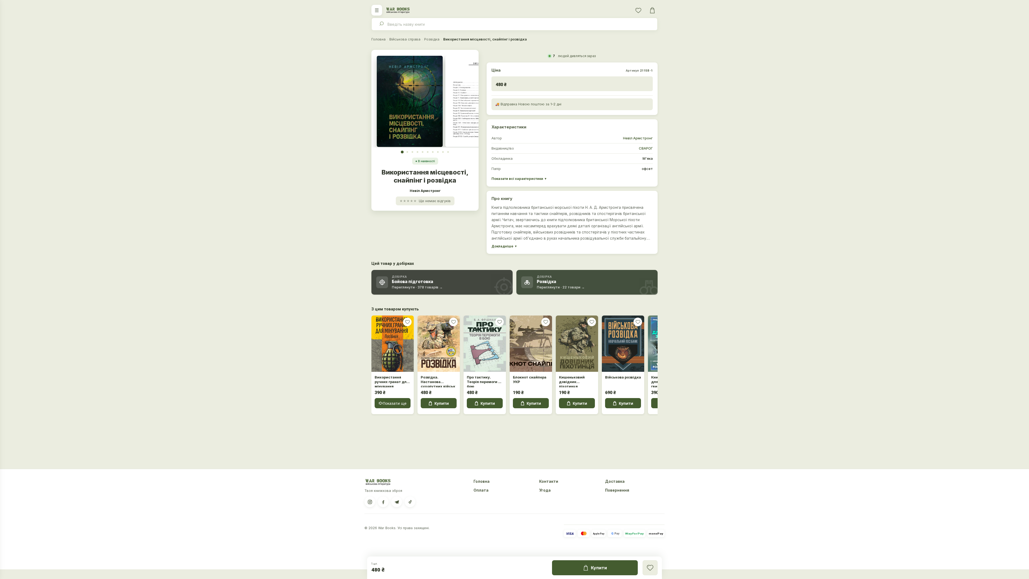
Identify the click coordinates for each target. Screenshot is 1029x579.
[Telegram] (396, 501)
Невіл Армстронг (638, 138)
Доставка (615, 481)
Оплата (481, 490)
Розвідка (431, 39)
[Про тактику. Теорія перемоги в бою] (485, 344)
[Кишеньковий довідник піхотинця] (577, 344)
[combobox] (514, 24)
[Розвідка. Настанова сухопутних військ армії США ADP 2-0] (438, 344)
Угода (545, 490)
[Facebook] (383, 501)
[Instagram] (369, 501)
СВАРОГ (646, 148)
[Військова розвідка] (623, 344)
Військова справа (404, 39)
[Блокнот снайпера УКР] (531, 344)
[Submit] (381, 24)
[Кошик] (652, 10)
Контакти (548, 481)
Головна (378, 39)
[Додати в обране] (407, 322)
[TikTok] (410, 501)
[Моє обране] (638, 10)
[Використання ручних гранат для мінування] (392, 344)
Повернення (617, 490)
